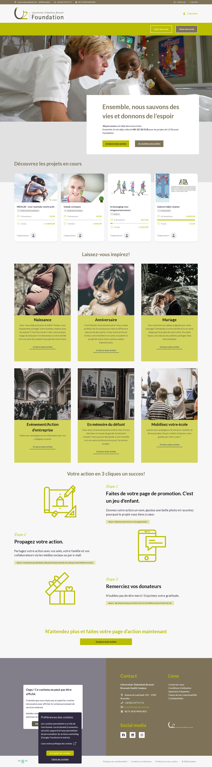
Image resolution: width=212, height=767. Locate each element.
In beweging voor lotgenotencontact (120, 208)
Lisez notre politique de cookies (56, 743)
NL (193, 2)
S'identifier (192, 13)
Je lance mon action (115, 143)
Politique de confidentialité (115, 761)
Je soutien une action (149, 143)
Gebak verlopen (72, 206)
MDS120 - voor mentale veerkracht (36, 206)
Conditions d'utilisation (141, 761)
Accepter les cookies (60, 753)
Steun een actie (186, 29)
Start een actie (161, 29)
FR (190, 2)
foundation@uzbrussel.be (137, 707)
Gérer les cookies (60, 759)
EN (196, 2)
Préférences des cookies (166, 761)
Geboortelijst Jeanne (168, 206)
